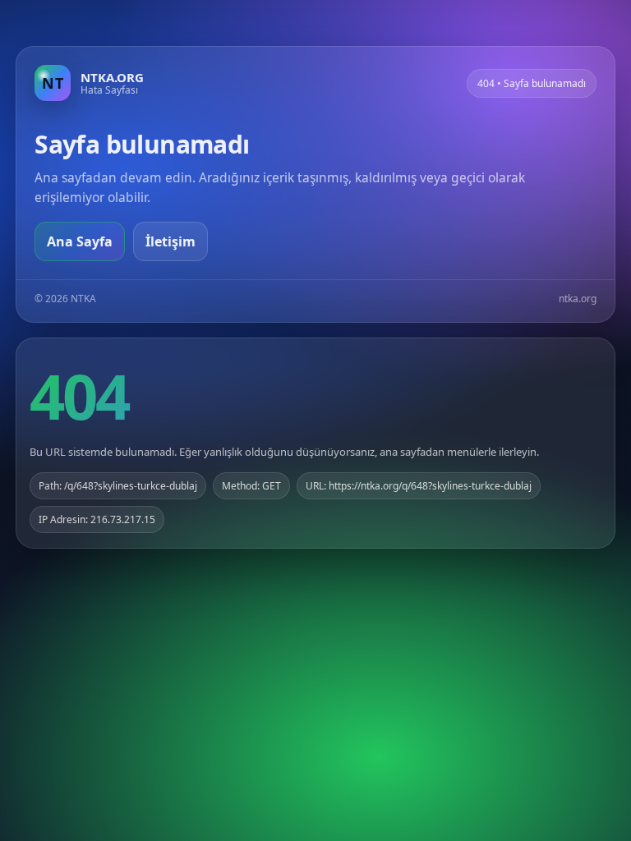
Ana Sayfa (80, 241)
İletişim (170, 241)
